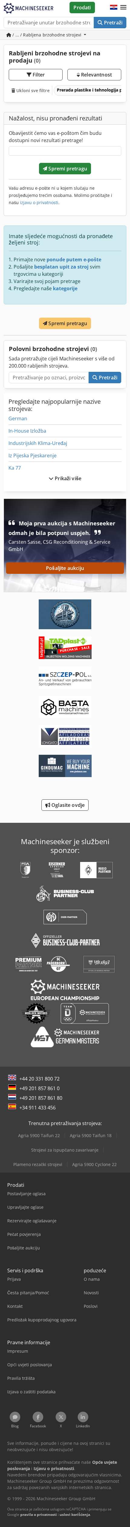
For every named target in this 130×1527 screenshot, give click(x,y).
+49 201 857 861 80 (40, 1098)
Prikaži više (67, 478)
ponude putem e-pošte (74, 259)
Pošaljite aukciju (65, 568)
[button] (123, 7)
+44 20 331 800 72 (39, 1078)
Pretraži (112, 22)
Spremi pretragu (67, 168)
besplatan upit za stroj (61, 266)
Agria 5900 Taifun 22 (39, 1135)
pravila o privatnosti (38, 1514)
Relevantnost (96, 74)
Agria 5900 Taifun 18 (91, 1135)
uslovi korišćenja (75, 1514)
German (17, 418)
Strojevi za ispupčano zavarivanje (65, 1150)
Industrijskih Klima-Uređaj (37, 443)
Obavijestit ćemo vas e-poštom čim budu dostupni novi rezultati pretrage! (55, 137)
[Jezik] (113, 7)
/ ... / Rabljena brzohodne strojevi (47, 35)
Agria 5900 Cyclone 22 (94, 1164)
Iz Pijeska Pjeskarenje (32, 455)
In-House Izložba (27, 431)
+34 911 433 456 (37, 1107)
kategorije (65, 288)
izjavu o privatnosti (39, 202)
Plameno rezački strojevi (37, 1164)
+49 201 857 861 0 (39, 1088)
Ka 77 (14, 468)
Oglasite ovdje (67, 805)
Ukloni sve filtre (32, 90)
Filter (38, 74)
